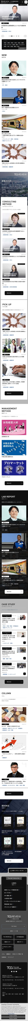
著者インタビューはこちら (18, 870)
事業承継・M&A (8, 904)
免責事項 (4, 957)
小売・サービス (7, 44)
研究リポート (20, 941)
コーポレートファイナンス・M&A (12, 901)
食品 (19, 42)
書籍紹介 (8, 954)
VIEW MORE (22, 48)
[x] (11, 971)
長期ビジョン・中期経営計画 (11, 890)
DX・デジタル (7, 892)
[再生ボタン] (18, 36)
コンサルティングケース (7, 947)
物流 (12, 42)
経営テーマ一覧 (14, 931)
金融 (12, 46)
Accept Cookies (13, 1015)
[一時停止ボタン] (16, 36)
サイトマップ (11, 957)
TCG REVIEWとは (7, 937)
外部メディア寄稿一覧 (17, 954)
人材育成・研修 (8, 898)
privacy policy (11, 1013)
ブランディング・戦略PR (10, 907)
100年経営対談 (20, 937)
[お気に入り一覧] (22, 1)
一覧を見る (8, 293)
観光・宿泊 (16, 46)
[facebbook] (14, 971)
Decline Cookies (13, 1018)
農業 (23, 42)
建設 (9, 42)
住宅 (16, 42)
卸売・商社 (15, 44)
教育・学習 (6, 46)
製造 (5, 42)
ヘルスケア (21, 44)
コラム (3, 954)
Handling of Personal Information (10, 1004)
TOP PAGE (14, 926)
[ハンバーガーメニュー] (25, 1)
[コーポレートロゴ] (14, 878)
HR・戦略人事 (7, 895)
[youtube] (16, 971)
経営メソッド (7, 941)
